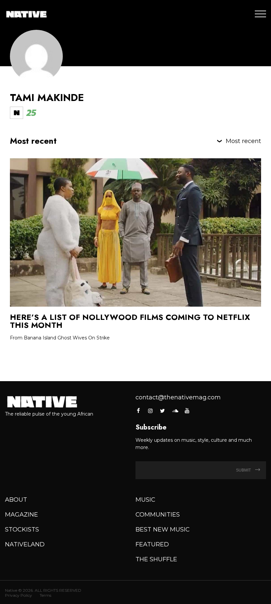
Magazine (21, 514)
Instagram (150, 410)
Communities (158, 514)
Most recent (243, 141)
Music (145, 499)
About (16, 499)
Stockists (22, 529)
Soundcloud (174, 410)
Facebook (139, 410)
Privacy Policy (18, 595)
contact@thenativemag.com (178, 397)
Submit (244, 470)
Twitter (162, 410)
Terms (45, 595)
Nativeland (25, 544)
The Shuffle (156, 559)
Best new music (163, 529)
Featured (152, 544)
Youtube (187, 410)
